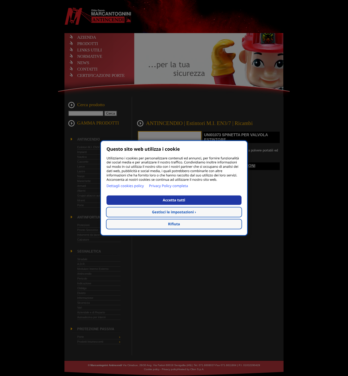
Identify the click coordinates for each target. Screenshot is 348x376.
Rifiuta (174, 224)
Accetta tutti (174, 200)
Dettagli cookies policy (125, 186)
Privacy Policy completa (168, 186)
